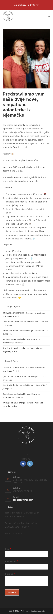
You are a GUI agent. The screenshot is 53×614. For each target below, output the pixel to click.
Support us (19, 4)
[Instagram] (30, 464)
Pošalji (12, 592)
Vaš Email (11, 561)
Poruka (10, 574)
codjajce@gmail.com (23, 499)
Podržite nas (33, 4)
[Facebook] (23, 464)
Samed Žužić (39, 611)
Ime (8, 549)
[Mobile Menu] (49, 16)
